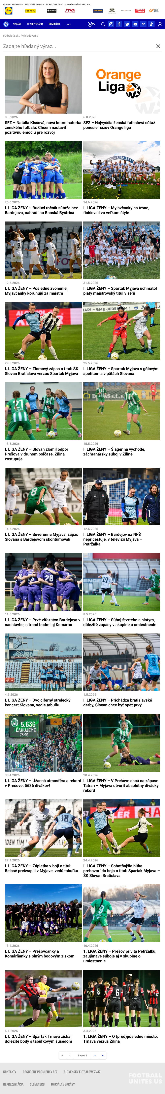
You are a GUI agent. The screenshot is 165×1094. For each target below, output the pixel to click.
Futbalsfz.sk (11, 35)
